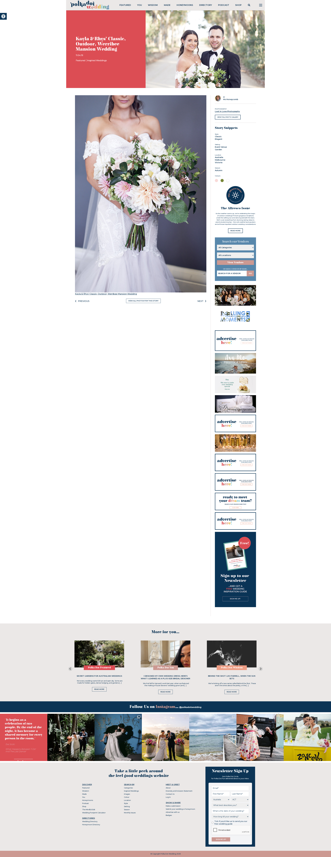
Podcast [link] (223, 5)
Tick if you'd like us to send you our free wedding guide (230, 822)
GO (250, 273)
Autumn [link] (218, 170)
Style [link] (126, 803)
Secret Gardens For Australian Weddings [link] (99, 676)
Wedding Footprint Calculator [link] (94, 813)
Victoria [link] (218, 162)
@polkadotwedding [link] (190, 707)
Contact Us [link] (170, 794)
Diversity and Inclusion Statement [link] (179, 791)
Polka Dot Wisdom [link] (232, 667)
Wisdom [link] (153, 5)
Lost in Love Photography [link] (227, 111)
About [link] (168, 788)
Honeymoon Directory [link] (91, 825)
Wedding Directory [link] (89, 821)
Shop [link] (238, 5)
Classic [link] (218, 136)
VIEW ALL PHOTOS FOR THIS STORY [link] (143, 301)
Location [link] (127, 800)
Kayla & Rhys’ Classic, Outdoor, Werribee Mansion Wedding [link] (106, 294)
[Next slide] (261, 669)
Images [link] (127, 794)
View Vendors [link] (235, 262)
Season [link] (127, 810)
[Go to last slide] (70, 669)
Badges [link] (169, 815)
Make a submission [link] (173, 806)
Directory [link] (205, 5)
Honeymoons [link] (185, 5)
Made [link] (167, 5)
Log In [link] (168, 797)
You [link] (139, 5)
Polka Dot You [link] (165, 667)
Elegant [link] (218, 139)
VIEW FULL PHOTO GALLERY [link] (227, 117)
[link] (3, 16)
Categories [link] (128, 788)
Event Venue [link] (221, 147)
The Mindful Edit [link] (88, 810)
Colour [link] (126, 797)
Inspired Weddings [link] (97, 60)
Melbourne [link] (220, 160)
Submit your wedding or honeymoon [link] (180, 809)
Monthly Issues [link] (130, 813)
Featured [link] (125, 5)
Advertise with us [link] (172, 812)
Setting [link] (127, 806)
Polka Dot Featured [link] (99, 667)
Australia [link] (219, 157)
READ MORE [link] (235, 231)
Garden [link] (218, 149)
